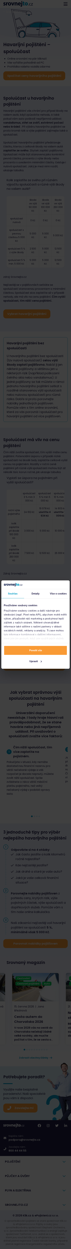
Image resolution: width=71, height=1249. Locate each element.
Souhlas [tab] (13, 593)
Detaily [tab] (36, 593)
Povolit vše (35, 650)
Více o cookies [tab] (58, 593)
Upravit (33, 661)
